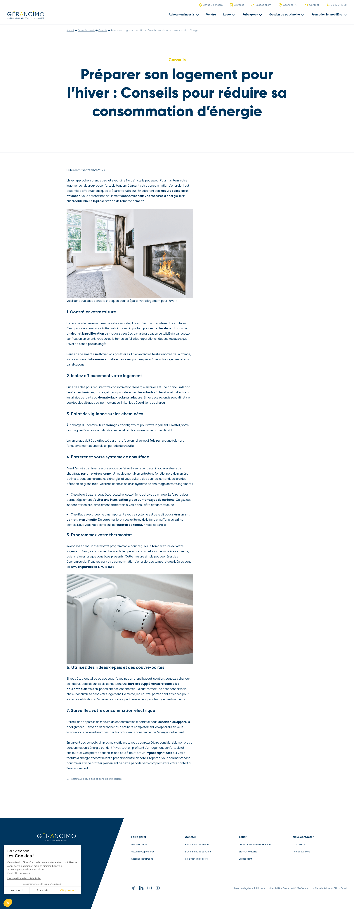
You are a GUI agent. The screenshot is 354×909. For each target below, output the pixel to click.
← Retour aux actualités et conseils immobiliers (94, 778)
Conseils (102, 30)
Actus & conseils (86, 30)
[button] (7, 902)
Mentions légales (242, 888)
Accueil (70, 30)
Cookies (286, 888)
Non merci (16, 890)
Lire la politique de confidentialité (24, 878)
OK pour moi (68, 890)
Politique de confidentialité (267, 888)
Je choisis (42, 890)
